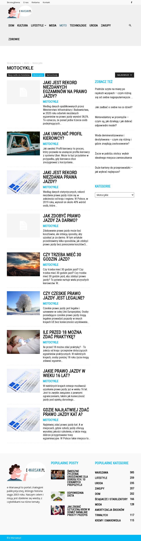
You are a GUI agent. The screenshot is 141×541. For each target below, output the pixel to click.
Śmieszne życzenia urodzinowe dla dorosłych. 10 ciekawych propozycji (77, 478)
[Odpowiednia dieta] (58, 496)
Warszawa (101, 472)
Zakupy (106, 25)
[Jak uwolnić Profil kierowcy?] (23, 143)
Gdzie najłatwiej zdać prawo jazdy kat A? (66, 412)
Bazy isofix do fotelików (19, 75)
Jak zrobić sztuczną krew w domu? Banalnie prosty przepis (78, 511)
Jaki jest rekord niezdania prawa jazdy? (60, 177)
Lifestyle (37, 25)
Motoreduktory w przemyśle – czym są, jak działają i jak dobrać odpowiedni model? (113, 121)
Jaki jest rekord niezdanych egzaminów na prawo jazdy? (65, 89)
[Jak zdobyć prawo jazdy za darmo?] (23, 225)
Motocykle (38, 75)
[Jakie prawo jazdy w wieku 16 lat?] (23, 381)
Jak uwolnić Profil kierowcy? (62, 136)
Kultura (22, 25)
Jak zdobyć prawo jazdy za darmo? (61, 218)
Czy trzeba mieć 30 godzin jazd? (62, 257)
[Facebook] (131, 2)
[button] (130, 25)
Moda (52, 25)
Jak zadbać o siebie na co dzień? (113, 107)
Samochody (52, 75)
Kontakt (46, 2)
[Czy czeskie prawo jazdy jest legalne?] (23, 303)
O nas (25, 2)
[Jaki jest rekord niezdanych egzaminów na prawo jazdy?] (23, 92)
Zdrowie (14, 39)
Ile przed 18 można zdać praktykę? (62, 334)
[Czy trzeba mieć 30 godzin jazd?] (23, 264)
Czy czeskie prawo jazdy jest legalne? (63, 295)
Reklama (36, 2)
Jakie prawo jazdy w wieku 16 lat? (64, 373)
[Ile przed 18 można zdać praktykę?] (23, 342)
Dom (11, 25)
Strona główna (13, 2)
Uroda (94, 25)
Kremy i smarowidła (108, 520)
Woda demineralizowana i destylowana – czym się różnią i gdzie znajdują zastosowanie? (113, 139)
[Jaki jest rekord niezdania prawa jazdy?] (23, 182)
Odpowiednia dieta (75, 494)
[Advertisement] (70, 53)
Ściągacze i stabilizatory (111, 499)
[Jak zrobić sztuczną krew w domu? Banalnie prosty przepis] (58, 510)
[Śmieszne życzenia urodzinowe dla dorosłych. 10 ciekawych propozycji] (58, 474)
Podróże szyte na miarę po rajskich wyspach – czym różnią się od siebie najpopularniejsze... (114, 93)
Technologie (78, 25)
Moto (63, 25)
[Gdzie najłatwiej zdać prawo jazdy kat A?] (23, 419)
